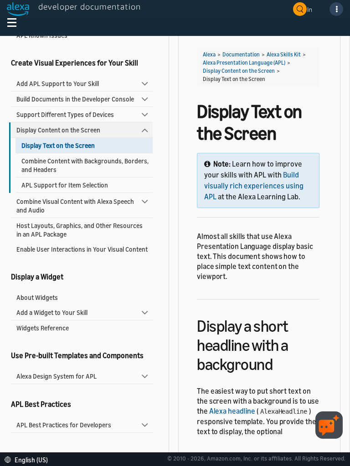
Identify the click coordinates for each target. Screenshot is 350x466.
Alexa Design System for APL (56, 376)
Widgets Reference (42, 328)
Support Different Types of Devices (65, 114)
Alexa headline (232, 410)
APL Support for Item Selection (64, 185)
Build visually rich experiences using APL (254, 185)
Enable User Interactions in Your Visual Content (82, 249)
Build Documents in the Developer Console (75, 99)
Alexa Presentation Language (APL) (244, 62)
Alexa (209, 54)
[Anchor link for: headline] (280, 363)
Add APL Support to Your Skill (57, 83)
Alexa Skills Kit (284, 54)
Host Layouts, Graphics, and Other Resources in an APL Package (79, 230)
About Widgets (37, 297)
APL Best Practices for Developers (63, 425)
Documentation (241, 54)
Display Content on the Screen (58, 130)
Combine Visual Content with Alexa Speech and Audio (75, 206)
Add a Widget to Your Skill (52, 312)
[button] (28, 459)
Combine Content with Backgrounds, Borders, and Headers (85, 165)
